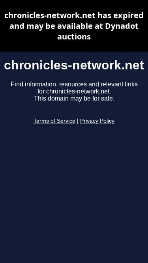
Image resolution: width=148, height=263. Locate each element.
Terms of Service (54, 121)
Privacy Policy (97, 121)
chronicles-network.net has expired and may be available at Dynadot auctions (74, 26)
